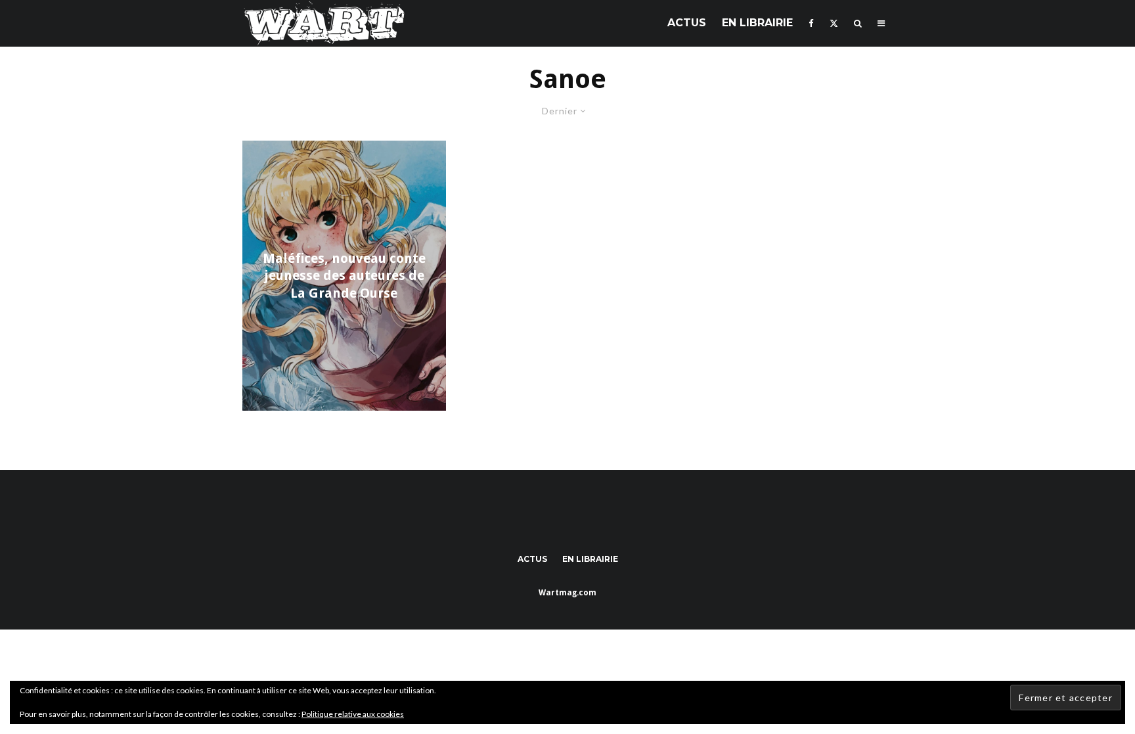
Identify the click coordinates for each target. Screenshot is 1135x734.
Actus (686, 22)
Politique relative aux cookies (352, 714)
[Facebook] (811, 23)
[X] (834, 23)
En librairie (757, 22)
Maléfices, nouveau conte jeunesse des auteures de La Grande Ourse (344, 275)
